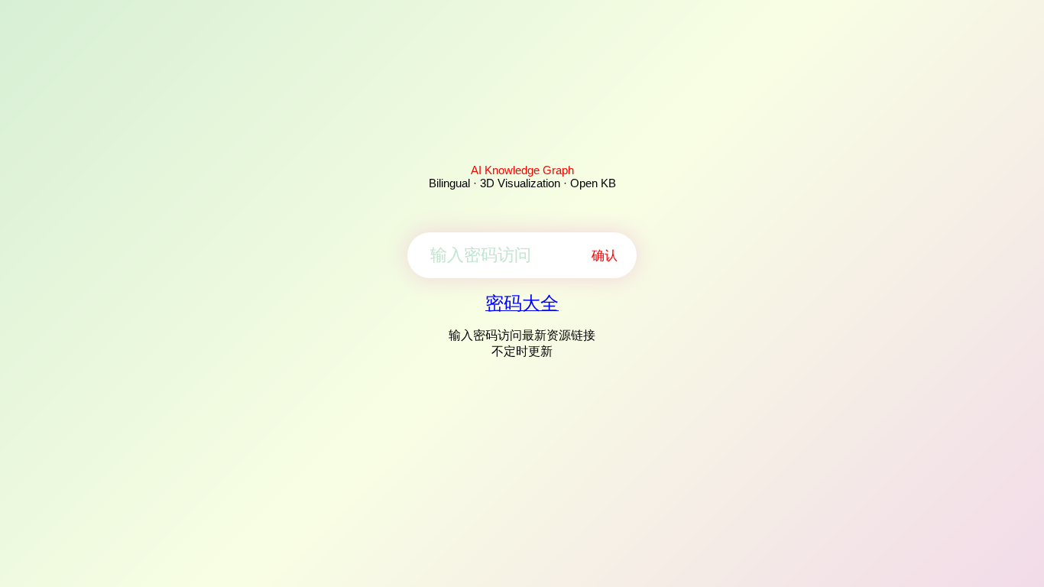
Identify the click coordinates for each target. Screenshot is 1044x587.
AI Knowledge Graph (522, 170)
